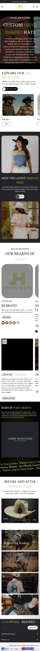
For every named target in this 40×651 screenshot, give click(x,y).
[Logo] (20, 6)
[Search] (33, 6)
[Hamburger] (2, 7)
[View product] (20, 458)
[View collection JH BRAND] (17, 322)
